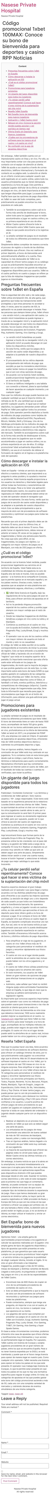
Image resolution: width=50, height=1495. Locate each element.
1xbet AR (19, 1394)
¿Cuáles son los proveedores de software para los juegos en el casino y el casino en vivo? (23, 140)
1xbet (11, 1394)
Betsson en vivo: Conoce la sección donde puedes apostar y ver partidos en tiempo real (24, 126)
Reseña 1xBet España (18, 111)
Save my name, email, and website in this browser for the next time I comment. (24, 1475)
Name (4, 1443)
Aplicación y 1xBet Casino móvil (23, 120)
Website (4, 1462)
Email (4, 1452)
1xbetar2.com (7, 1019)
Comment (6, 1412)
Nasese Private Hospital (18, 8)
